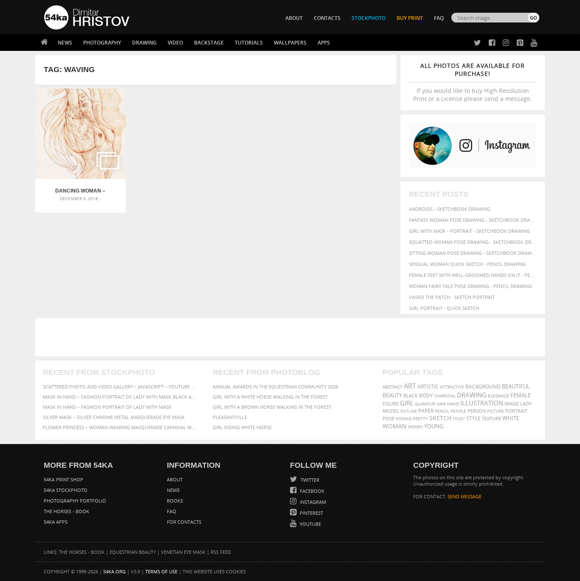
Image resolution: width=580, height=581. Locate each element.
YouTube (309, 524)
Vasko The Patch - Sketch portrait (452, 297)
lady (526, 404)
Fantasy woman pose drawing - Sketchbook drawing (472, 220)
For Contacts (184, 522)
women (415, 427)
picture (495, 411)
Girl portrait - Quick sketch (444, 308)
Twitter (309, 480)
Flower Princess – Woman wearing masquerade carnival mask (120, 427)
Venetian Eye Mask (183, 552)
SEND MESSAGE (464, 496)
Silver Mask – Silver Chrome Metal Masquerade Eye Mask (114, 417)
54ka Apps (56, 522)
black (410, 395)
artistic (428, 386)
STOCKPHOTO (369, 18)
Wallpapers (290, 42)
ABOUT (294, 18)
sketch (440, 418)
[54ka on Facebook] (490, 43)
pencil (442, 411)
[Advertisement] (291, 337)
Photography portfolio (75, 500)
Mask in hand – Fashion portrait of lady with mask (107, 407)
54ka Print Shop (63, 479)
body (426, 395)
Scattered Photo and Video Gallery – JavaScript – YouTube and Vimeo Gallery (120, 386)
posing (403, 419)
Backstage (209, 42)
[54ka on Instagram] (504, 43)
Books (175, 500)
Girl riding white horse (242, 427)
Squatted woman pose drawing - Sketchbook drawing (472, 242)
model (391, 411)
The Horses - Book (66, 511)
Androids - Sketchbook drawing (449, 209)
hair (441, 404)
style (473, 418)
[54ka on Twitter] (475, 43)
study (459, 419)
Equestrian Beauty (133, 552)
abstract (393, 387)
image (511, 404)
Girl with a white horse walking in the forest (270, 397)
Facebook (311, 491)
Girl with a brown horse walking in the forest (272, 407)
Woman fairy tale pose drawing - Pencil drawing (470, 286)
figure (391, 404)
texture (491, 419)
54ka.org (114, 571)
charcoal (445, 396)
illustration (481, 403)
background (483, 386)
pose (388, 419)
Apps (324, 42)
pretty (420, 419)
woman (395, 426)
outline (408, 411)
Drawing (144, 42)
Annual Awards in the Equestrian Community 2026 (275, 386)
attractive (452, 387)
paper (426, 410)
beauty (392, 395)
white (510, 418)
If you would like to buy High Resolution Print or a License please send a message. (472, 82)
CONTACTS (327, 18)
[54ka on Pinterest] (518, 43)
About (175, 479)
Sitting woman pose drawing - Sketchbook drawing (472, 253)
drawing (472, 395)
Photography (102, 42)
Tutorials (249, 42)
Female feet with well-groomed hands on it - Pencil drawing (472, 275)
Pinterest (310, 513)
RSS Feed (221, 552)
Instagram (312, 502)
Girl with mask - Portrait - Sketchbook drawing (469, 231)
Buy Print (410, 18)
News (65, 42)
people (458, 411)
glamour (425, 404)
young (433, 426)
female (520, 395)
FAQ (439, 18)
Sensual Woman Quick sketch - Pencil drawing (467, 264)
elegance (498, 396)
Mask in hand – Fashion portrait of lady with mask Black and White (120, 397)
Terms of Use (161, 571)
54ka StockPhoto (65, 490)
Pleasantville (230, 417)
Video (175, 42)
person (476, 411)
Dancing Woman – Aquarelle (80, 191)
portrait (516, 411)
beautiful (516, 386)
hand (453, 404)
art (410, 386)
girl (407, 403)
